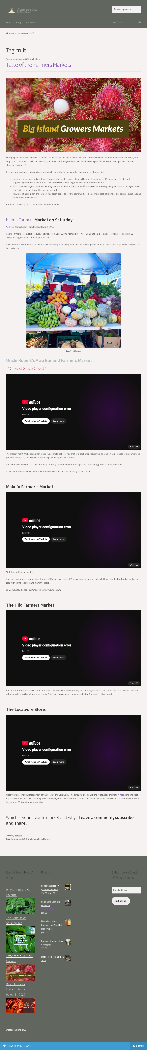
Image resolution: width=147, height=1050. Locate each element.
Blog (18, 22)
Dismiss (140, 1045)
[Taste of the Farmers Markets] (20, 972)
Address (10, 226)
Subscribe (120, 901)
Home (11, 33)
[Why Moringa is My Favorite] (20, 906)
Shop (8, 22)
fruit (28, 839)
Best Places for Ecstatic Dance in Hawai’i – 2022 (17, 989)
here (122, 794)
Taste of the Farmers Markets (38, 64)
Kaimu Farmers (19, 220)
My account (31, 22)
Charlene (36, 59)
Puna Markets (44, 839)
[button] (22, 10)
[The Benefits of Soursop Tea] (20, 939)
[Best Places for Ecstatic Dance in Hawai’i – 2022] (20, 1005)
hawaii (34, 839)
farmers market (18, 839)
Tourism (18, 835)
